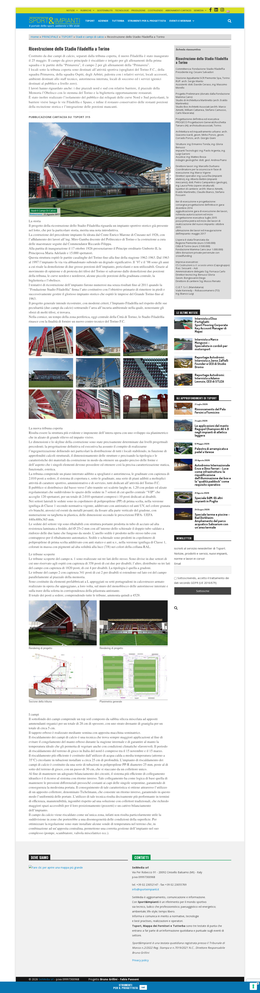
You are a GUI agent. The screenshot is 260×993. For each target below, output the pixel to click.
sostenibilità (104, 10)
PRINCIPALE (50, 37)
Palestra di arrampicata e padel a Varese (211, 450)
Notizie (70, 10)
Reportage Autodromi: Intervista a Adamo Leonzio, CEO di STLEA (210, 378)
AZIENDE (103, 20)
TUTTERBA (118, 20)
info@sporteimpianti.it (145, 889)
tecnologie (122, 10)
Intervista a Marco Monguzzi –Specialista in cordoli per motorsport (211, 344)
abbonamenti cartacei (178, 10)
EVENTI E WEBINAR (180, 20)
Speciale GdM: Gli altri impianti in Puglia (209, 499)
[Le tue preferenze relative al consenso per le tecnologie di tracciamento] (253, 986)
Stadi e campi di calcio (90, 37)
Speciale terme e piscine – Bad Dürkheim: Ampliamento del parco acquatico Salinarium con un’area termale (212, 521)
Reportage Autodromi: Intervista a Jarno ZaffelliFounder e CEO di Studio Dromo (211, 362)
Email (177, 563)
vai (143, 987)
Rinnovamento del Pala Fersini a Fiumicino (210, 410)
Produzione (138, 10)
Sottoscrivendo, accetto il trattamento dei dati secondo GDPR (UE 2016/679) (201, 580)
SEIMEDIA (198, 10)
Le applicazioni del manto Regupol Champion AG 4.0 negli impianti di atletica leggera (212, 430)
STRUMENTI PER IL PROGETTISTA (147, 20)
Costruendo (155, 10)
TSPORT (90, 20)
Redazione (36, 214)
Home (35, 37)
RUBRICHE (86, 10)
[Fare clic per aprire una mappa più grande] (78, 903)
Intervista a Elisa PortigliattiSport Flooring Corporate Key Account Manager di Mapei (211, 325)
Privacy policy (140, 960)
